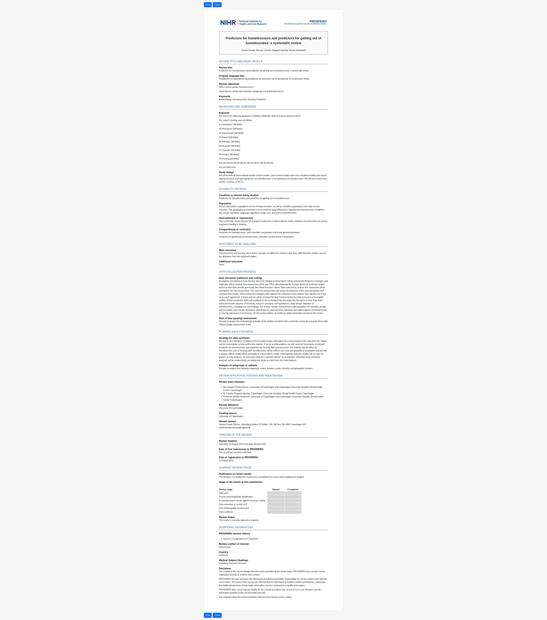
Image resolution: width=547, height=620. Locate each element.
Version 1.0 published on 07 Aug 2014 (240, 539)
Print (208, 4)
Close (217, 4)
